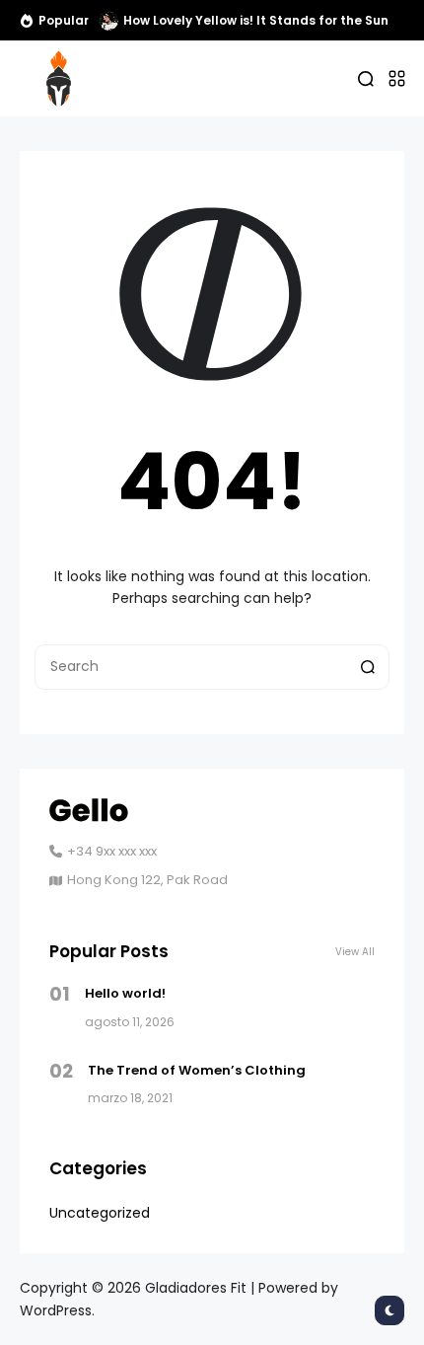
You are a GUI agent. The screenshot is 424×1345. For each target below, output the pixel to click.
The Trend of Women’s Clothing (197, 1070)
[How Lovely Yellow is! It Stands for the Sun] (108, 21)
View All (355, 951)
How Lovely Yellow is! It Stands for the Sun (256, 20)
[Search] (368, 667)
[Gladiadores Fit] (59, 78)
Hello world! (125, 993)
